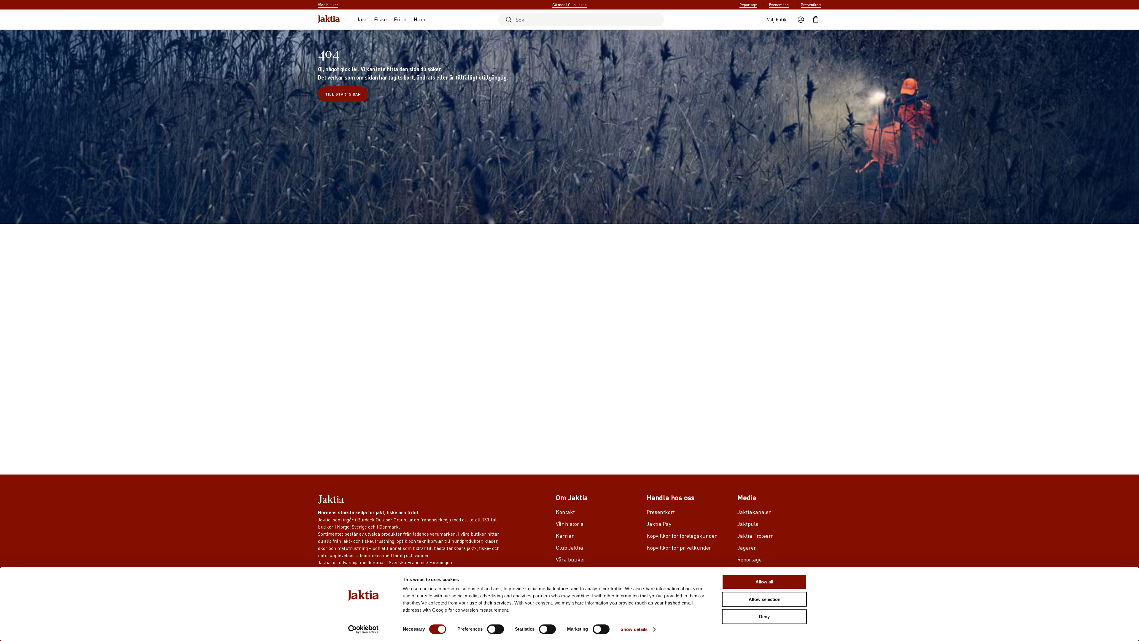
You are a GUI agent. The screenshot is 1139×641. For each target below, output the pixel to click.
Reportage (748, 4)
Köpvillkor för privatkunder (679, 547)
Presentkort (811, 4)
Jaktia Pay (659, 523)
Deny (764, 616)
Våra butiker (571, 559)
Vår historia (570, 523)
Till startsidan (343, 93)
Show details (634, 629)
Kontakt (565, 511)
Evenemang (779, 4)
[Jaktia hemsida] (329, 19)
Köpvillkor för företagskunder (682, 535)
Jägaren (747, 547)
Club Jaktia (569, 547)
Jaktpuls (747, 523)
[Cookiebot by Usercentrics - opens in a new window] (363, 629)
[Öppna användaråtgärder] (801, 19)
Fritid (400, 19)
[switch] (495, 629)
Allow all (764, 581)
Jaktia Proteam (755, 535)
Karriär (565, 535)
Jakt (362, 19)
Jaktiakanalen (754, 511)
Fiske (380, 19)
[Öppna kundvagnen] (815, 19)
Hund (420, 19)
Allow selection (764, 599)
